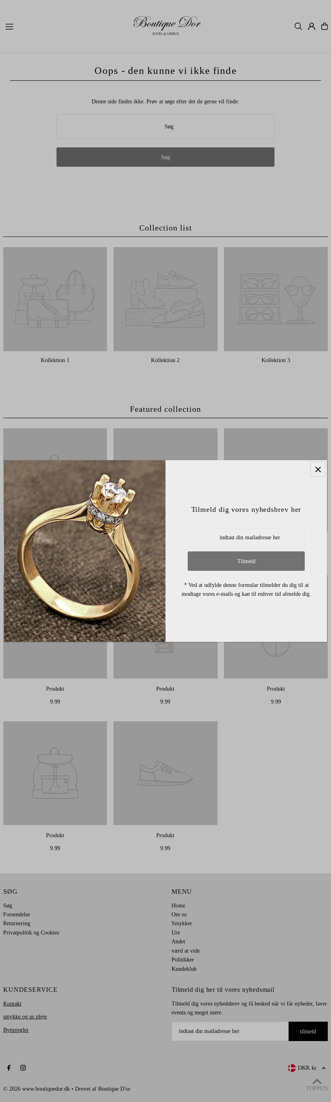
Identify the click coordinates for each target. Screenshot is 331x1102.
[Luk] (318, 469)
